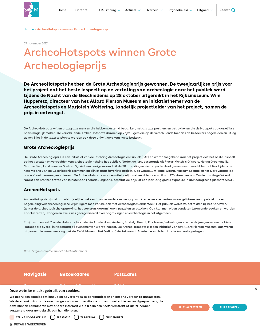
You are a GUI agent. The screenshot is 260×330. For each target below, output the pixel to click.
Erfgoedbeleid (178, 10)
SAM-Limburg (106, 10)
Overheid (152, 10)
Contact (81, 10)
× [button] (255, 288)
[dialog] (130, 307)
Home (62, 10)
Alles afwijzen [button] (230, 307)
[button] (87, 324)
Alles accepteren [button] (190, 307)
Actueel (130, 10)
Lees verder (85, 310)
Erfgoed (203, 10)
